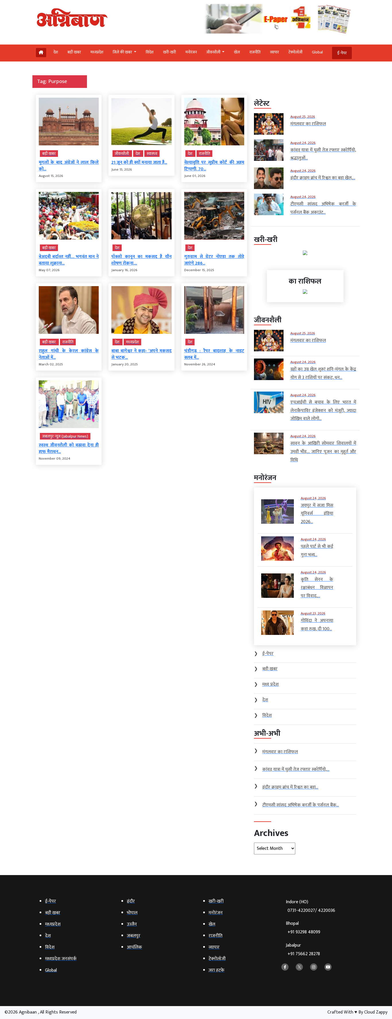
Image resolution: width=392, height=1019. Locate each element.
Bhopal (303, 928)
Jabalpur (303, 949)
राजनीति (255, 52)
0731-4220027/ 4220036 (311, 910)
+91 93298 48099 (304, 932)
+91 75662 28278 (304, 954)
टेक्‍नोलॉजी (295, 52)
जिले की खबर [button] (123, 52)
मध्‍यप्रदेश (96, 52)
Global (317, 52)
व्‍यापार (274, 52)
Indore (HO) (310, 906)
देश (55, 52)
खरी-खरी (169, 52)
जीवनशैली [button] (213, 52)
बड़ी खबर (74, 52)
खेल (237, 52)
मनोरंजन (191, 52)
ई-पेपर (342, 53)
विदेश (150, 52)
